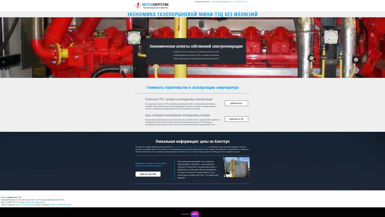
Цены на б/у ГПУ (236, 119)
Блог (231, 7)
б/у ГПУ (210, 7)
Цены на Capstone (148, 174)
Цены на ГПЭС (236, 103)
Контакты (239, 7)
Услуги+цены (221, 7)
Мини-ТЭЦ (200, 7)
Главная (191, 7)
